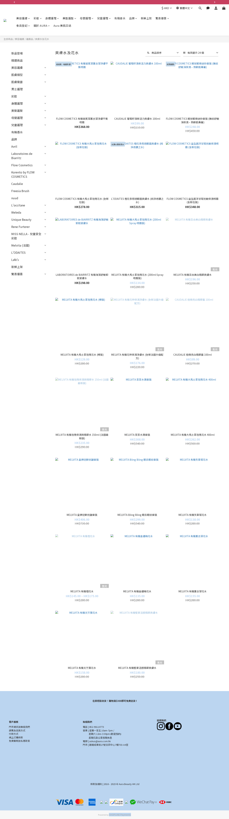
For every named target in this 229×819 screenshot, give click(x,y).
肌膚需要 (17, 82)
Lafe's (15, 259)
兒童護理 (102, 18)
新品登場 (17, 53)
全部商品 (8, 39)
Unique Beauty (21, 219)
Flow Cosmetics (22, 165)
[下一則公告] (214, 2)
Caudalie (17, 184)
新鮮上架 (146, 18)
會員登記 (21, 25)
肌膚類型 (17, 75)
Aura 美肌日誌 (62, 25)
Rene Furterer (20, 227)
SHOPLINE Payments (120, 814)
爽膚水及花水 (42, 39)
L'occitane (18, 205)
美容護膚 (21, 18)
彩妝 (36, 18)
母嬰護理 (85, 18)
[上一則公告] (14, 2)
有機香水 (119, 18)
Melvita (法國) (20, 245)
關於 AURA (40, 25)
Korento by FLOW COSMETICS (23, 174)
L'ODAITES (18, 252)
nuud (14, 198)
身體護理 (50, 18)
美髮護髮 (68, 18)
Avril (14, 146)
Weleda (16, 212)
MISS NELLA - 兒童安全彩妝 (26, 236)
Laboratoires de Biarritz (21, 155)
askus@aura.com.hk (100, 741)
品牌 (132, 18)
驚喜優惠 (161, 18)
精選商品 (17, 60)
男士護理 (17, 89)
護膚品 (29, 39)
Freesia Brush (20, 191)
